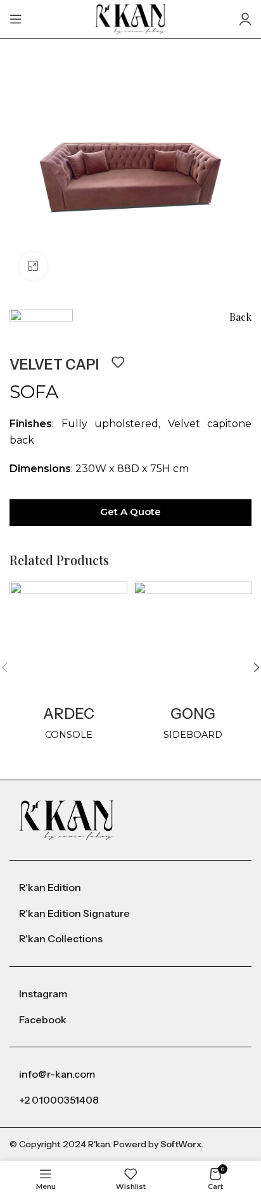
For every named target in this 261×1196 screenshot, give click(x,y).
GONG (192, 714)
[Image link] (66, 819)
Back (240, 316)
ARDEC (68, 714)
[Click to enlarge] (33, 266)
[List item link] (130, 888)
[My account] (245, 19)
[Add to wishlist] (117, 362)
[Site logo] (131, 18)
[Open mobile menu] (16, 19)
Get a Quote (130, 512)
